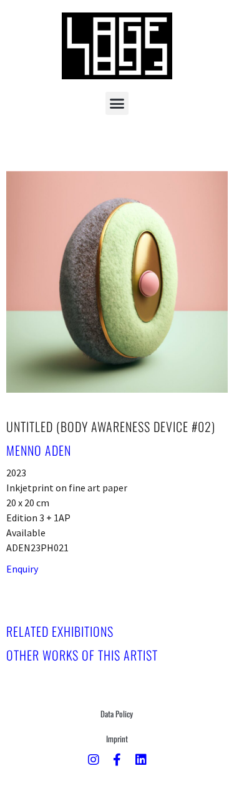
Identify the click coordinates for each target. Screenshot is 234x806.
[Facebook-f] (117, 760)
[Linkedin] (141, 760)
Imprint (117, 738)
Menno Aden (38, 450)
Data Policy (116, 713)
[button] (117, 103)
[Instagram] (93, 760)
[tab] (60, 631)
